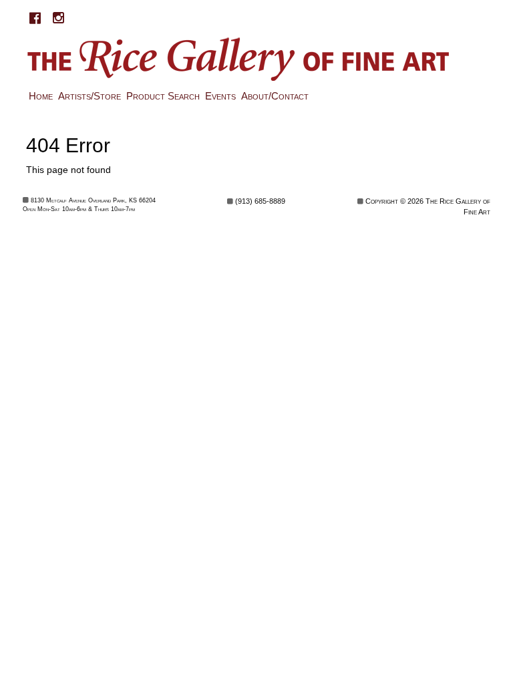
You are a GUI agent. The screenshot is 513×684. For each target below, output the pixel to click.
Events (220, 96)
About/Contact (275, 96)
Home (41, 96)
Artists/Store (89, 96)
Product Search (163, 96)
